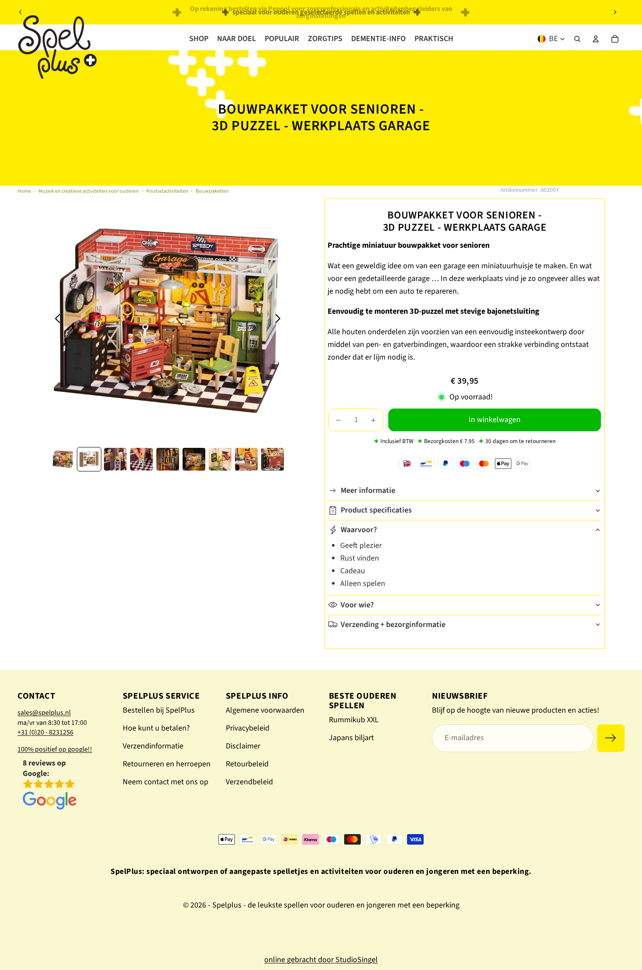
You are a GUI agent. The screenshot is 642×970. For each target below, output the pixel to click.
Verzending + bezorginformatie (393, 624)
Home (24, 191)
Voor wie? (357, 604)
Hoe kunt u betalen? (156, 728)
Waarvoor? (359, 529)
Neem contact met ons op (165, 781)
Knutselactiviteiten (167, 191)
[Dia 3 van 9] (115, 459)
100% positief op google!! (54, 749)
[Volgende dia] (615, 12)
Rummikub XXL (354, 719)
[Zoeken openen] (577, 38)
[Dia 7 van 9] (220, 459)
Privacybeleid (247, 728)
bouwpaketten (212, 191)
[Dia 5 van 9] (167, 459)
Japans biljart (351, 737)
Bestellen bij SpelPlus (159, 710)
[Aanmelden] (611, 738)
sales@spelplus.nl (44, 712)
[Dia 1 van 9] (63, 459)
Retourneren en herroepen (167, 764)
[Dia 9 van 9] (272, 459)
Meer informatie (368, 490)
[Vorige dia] (20, 12)
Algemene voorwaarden (265, 710)
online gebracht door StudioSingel (321, 959)
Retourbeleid (247, 764)
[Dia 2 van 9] (89, 459)
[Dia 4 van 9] (141, 459)
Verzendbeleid (249, 781)
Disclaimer (243, 746)
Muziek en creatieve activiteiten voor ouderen (88, 191)
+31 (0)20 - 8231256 (45, 732)
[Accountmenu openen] (595, 38)
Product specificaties (376, 510)
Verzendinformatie (153, 746)
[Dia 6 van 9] (194, 459)
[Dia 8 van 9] (246, 459)
